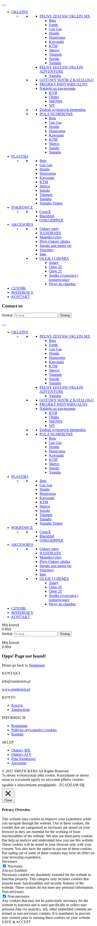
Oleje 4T (55, 267)
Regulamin (19, 726)
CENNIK (18, 288)
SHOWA (56, 101)
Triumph (55, 54)
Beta (52, 20)
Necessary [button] (9, 861)
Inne (43, 254)
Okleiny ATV (21, 754)
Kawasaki (56, 42)
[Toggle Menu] (4, 5)
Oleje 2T (55, 271)
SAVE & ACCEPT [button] (16, 922)
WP (52, 105)
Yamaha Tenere (51, 203)
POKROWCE (22, 207)
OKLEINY (19, 12)
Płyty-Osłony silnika (55, 241)
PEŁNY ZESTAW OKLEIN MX (65, 16)
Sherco (54, 50)
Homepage (37, 665)
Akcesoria (18, 763)
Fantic (53, 25)
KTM (53, 46)
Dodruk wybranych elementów (63, 110)
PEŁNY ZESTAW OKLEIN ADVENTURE (61, 69)
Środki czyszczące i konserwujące (63, 277)
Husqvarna (57, 37)
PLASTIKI (19, 156)
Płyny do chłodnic (62, 284)
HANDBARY (50, 233)
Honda (54, 33)
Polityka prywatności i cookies (34, 730)
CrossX (45, 212)
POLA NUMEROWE (56, 114)
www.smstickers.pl (16, 689)
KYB (53, 93)
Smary (54, 263)
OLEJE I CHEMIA (54, 258)
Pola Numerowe (23, 759)
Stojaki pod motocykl (55, 246)
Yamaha (55, 63)
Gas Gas (55, 29)
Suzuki (54, 59)
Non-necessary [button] (13, 892)
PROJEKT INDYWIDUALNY (64, 84)
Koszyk (17, 705)
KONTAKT (20, 297)
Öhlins (54, 97)
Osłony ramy (49, 229)
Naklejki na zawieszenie (58, 88)
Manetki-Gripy (51, 237)
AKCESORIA (22, 224)
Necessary (15, 866)
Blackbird (47, 216)
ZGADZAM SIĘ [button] (72, 785)
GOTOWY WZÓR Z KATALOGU (67, 80)
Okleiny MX (20, 750)
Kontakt (17, 734)
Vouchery (47, 250)
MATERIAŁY (22, 292)
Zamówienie (20, 710)
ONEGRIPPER (51, 220)
